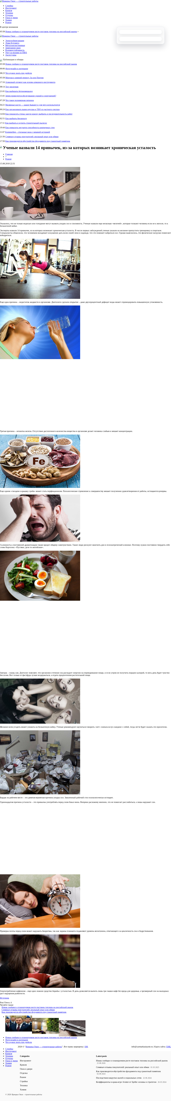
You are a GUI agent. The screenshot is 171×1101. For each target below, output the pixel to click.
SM (86, 1047)
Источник (4, 998)
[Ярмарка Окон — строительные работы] (19, 1)
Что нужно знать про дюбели (18, 73)
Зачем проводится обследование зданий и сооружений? (30, 96)
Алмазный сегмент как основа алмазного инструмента (30, 82)
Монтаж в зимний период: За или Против (24, 78)
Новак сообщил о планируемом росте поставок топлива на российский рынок (41, 31)
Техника (9, 13)
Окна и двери (11, 18)
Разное (8, 22)
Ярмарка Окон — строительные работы (44, 1047)
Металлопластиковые (15, 45)
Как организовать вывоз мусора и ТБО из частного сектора (32, 109)
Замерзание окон (13, 48)
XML (168, 1047)
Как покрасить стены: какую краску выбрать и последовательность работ (38, 114)
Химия (8, 20)
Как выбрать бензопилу (16, 118)
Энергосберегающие (14, 40)
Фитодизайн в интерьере (16, 68)
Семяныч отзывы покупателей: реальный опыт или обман (32, 136)
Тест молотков (11, 87)
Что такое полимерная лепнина (19, 100)
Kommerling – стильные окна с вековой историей (27, 132)
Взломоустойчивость (14, 50)
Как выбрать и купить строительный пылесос (26, 123)
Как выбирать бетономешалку (19, 91)
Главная (9, 154)
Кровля (8, 10)
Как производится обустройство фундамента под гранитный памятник (37, 141)
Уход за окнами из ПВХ (16, 52)
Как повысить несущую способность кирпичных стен (30, 127)
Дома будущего (12, 43)
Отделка (9, 15)
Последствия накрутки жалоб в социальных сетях (119, 1078)
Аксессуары (10, 55)
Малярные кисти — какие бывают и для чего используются (32, 105)
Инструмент (11, 8)
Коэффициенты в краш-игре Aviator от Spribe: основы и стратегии (126, 1082)
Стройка (9, 6)
